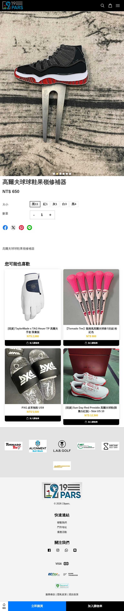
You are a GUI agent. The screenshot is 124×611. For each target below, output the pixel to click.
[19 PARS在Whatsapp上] (66, 551)
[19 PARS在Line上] (75, 551)
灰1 (55, 204)
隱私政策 (62, 594)
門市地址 (62, 527)
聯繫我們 (62, 522)
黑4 (74, 204)
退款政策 (73, 594)
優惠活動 (62, 532)
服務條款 (50, 594)
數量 (5, 213)
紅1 (45, 204)
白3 (64, 204)
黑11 (35, 204)
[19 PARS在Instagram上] (58, 551)
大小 (5, 204)
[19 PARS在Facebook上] (49, 551)
